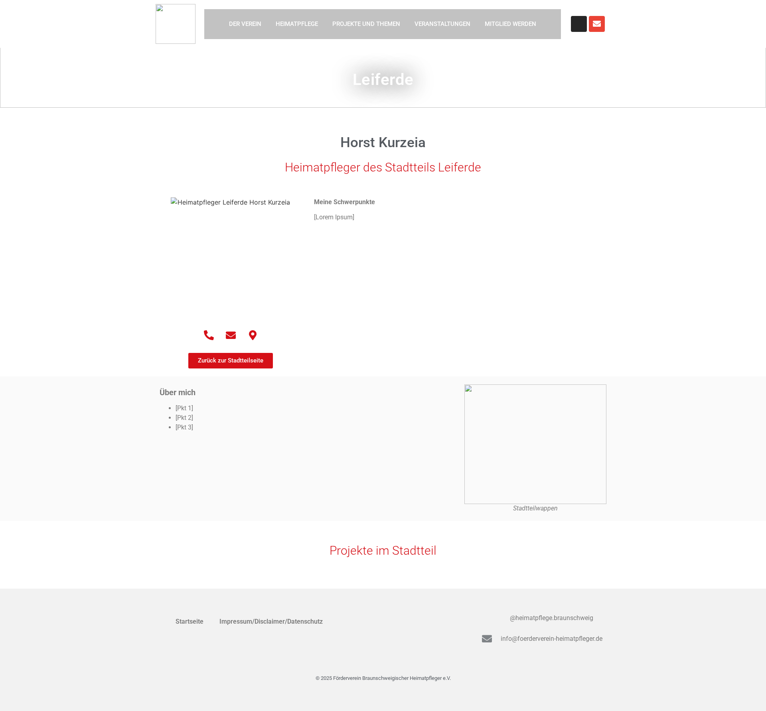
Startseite (189, 621)
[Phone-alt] (209, 335)
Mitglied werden (510, 24)
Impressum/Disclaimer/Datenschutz (271, 621)
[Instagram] (579, 24)
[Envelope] (597, 24)
